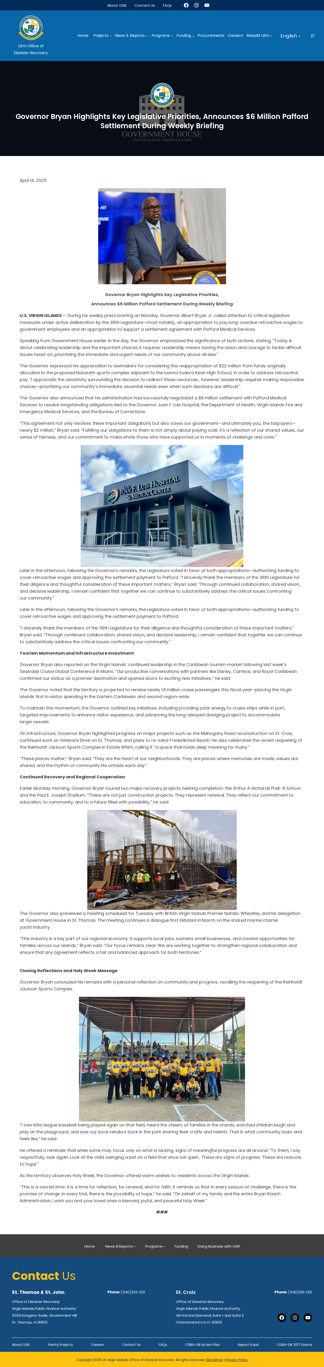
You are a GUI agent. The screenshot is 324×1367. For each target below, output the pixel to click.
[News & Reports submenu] (147, 36)
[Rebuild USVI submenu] (271, 36)
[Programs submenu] (172, 36)
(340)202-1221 (133, 1292)
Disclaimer (214, 1360)
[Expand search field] (317, 36)
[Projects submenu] (110, 36)
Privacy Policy (237, 1360)
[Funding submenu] (193, 36)
